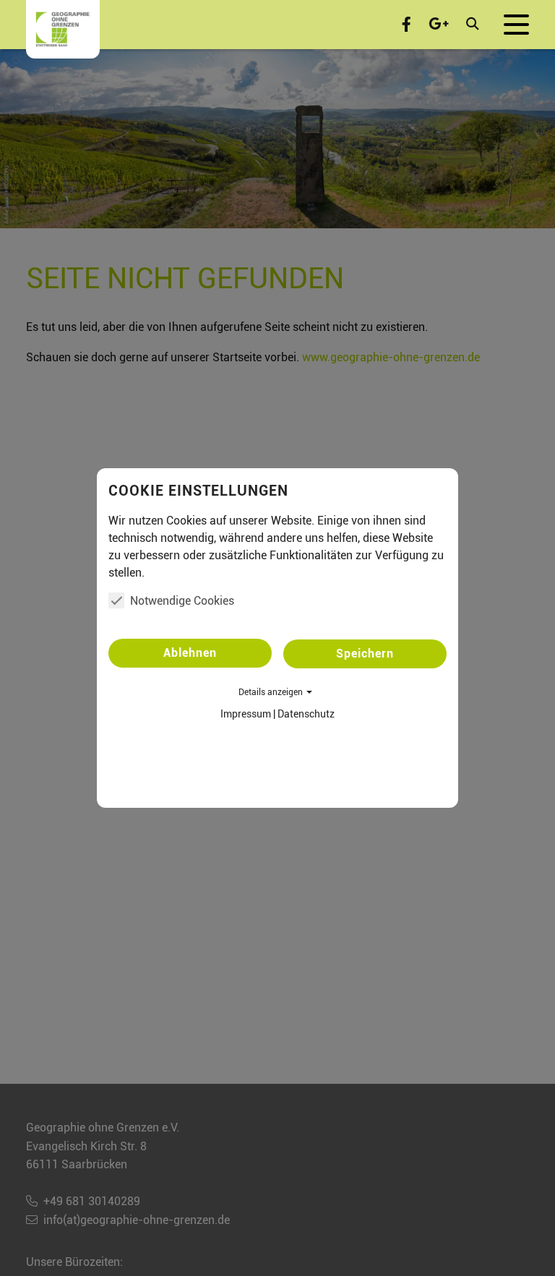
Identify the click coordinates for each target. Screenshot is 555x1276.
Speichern (365, 653)
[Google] (439, 25)
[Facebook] (406, 25)
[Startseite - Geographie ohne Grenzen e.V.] (63, 29)
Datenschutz (306, 714)
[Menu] (516, 24)
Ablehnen (190, 653)
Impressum (245, 714)
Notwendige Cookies (182, 601)
